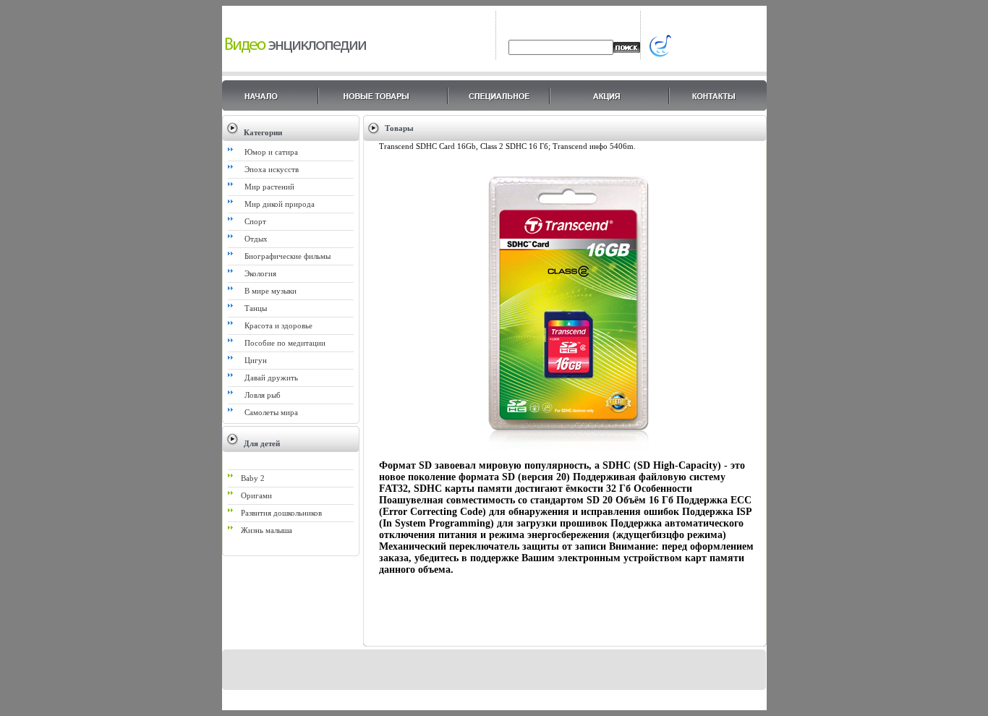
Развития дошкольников (281, 512)
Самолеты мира (271, 412)
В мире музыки (270, 290)
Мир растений (269, 186)
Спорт (255, 221)
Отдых (256, 238)
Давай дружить (271, 377)
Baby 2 (253, 478)
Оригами (256, 495)
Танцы (255, 308)
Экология (260, 273)
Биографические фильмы (287, 256)
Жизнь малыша (266, 530)
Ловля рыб (262, 395)
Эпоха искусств (271, 169)
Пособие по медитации (284, 342)
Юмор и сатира (271, 152)
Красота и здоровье (278, 325)
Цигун (255, 360)
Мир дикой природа (279, 204)
